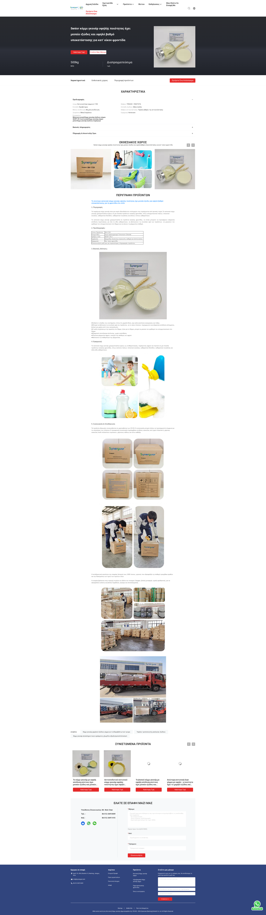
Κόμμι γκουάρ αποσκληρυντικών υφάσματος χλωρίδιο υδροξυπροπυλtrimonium (100, 736)
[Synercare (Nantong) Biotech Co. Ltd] (77, 7)
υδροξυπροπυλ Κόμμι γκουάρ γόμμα (139, 880)
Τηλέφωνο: (133, 844)
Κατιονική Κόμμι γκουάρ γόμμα (140, 874)
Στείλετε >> (165, 899)
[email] (83, 823)
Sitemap (120, 908)
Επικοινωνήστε (136, 855)
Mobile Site (129, 908)
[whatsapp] (89, 823)
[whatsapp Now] (257, 910)
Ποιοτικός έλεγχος (113, 881)
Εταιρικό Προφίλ (113, 873)
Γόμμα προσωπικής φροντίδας (138, 886)
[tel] (100, 823)
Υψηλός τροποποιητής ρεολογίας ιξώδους (151, 732)
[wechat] (94, 823)
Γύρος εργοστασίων (114, 877)
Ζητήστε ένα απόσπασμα (182, 80)
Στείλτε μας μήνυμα (98, 52)
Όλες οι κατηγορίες (139, 891)
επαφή (110, 885)
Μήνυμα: (132, 809)
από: (130, 833)
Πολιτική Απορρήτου (142, 908)
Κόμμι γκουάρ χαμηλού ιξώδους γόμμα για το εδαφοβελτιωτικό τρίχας (106, 732)
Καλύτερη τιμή (79, 52)
